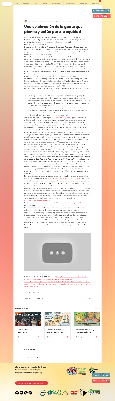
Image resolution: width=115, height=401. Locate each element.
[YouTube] (21, 393)
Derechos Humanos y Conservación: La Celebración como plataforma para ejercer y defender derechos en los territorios (86, 331)
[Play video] (57, 252)
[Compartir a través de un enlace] (38, 293)
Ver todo (97, 308)
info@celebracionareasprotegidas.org (28, 373)
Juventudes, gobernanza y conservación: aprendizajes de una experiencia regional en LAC (28, 331)
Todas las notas (19, 8)
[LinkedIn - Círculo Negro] (30, 393)
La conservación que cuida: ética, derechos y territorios (57, 331)
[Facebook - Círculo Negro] (17, 393)
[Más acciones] (90, 21)
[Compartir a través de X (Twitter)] (29, 293)
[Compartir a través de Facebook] (25, 293)
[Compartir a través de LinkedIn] (34, 293)
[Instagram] (26, 393)
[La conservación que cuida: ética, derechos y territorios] (58, 319)
